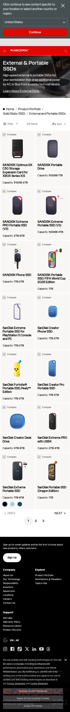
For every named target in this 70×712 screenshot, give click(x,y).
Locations (8, 595)
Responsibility (10, 583)
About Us (8, 575)
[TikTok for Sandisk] (19, 649)
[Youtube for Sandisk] (41, 649)
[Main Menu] (5, 50)
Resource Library (12, 625)
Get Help (7, 618)
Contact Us (9, 602)
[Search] (65, 50)
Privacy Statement (16, 683)
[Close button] (63, 6)
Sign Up (12, 557)
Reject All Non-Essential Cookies (33, 698)
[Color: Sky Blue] (12, 504)
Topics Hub (41, 583)
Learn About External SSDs (21, 91)
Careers (7, 599)
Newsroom (9, 591)
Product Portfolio (44, 575)
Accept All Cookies (33, 705)
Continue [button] (35, 32)
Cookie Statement (39, 683)
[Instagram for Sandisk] (5, 649)
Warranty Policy (11, 621)
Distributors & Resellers (48, 579)
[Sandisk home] (19, 50)
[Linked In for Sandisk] (34, 649)
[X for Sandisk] (27, 649)
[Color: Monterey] (20, 504)
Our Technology (11, 579)
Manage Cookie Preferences (33, 690)
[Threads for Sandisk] (48, 649)
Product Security (12, 629)
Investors (8, 587)
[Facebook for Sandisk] (12, 649)
